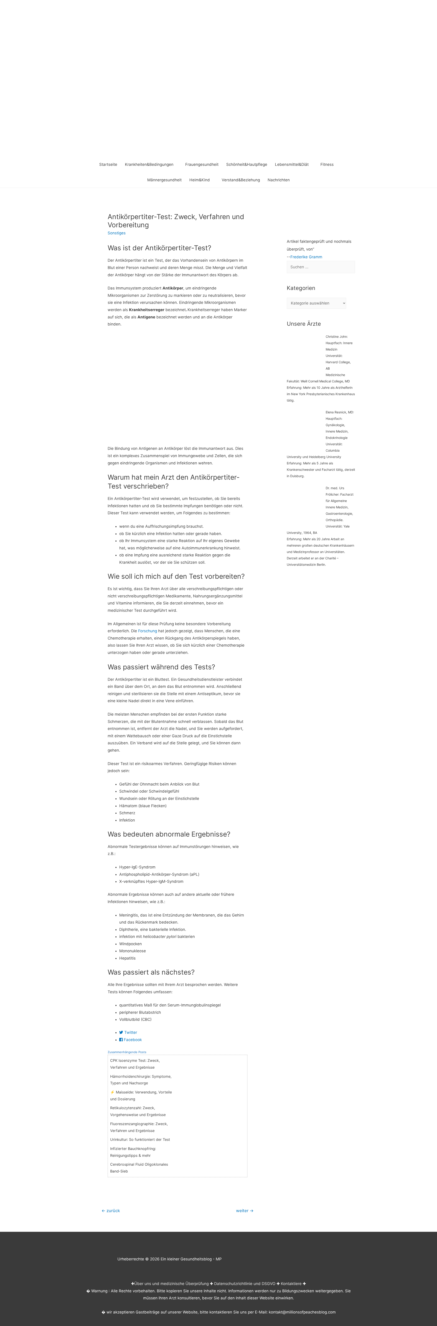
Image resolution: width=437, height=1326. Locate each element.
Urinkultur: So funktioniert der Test (140, 1139)
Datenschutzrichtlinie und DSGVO (244, 1283)
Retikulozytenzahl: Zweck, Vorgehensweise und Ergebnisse (138, 1111)
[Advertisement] (218, 122)
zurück (111, 1210)
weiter (245, 1210)
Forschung (147, 631)
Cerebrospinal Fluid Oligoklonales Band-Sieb (139, 1167)
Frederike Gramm (306, 257)
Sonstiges (117, 233)
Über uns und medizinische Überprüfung (171, 1283)
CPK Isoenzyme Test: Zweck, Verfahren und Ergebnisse (135, 1064)
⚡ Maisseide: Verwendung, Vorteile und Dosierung (141, 1095)
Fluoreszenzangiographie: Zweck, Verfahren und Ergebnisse (139, 1127)
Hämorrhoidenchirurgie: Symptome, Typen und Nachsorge (140, 1079)
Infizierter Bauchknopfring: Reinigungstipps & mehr (133, 1152)
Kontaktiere (291, 1283)
